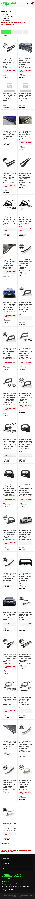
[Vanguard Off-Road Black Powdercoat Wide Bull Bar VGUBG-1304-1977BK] (9, 601)
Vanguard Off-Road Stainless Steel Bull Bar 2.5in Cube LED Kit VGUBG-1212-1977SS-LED (9, 701)
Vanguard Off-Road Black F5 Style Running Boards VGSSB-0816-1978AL (25, 134)
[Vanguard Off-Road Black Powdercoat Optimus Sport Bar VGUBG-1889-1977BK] (25, 382)
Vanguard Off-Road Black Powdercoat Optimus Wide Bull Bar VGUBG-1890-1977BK (9, 534)
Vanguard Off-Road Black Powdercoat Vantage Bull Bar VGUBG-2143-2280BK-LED (25, 576)
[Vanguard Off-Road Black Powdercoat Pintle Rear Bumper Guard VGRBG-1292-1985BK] (9, 562)
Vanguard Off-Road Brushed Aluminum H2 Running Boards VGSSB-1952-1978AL (9, 658)
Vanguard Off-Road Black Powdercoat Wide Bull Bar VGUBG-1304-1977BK (9, 615)
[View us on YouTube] (9, 890)
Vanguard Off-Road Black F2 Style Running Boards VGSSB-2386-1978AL (9, 134)
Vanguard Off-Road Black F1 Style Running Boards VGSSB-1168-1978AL (9, 62)
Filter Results (6, 32)
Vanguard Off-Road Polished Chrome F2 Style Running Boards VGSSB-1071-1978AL (25, 658)
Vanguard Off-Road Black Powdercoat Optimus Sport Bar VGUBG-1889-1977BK (25, 397)
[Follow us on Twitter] (12, 890)
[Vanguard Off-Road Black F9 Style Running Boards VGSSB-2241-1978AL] (25, 162)
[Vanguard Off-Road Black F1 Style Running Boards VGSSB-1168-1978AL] (9, 48)
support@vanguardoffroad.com (11, 884)
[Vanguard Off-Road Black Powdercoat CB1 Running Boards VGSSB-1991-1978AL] (9, 249)
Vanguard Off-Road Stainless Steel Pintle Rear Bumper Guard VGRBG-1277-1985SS (9, 784)
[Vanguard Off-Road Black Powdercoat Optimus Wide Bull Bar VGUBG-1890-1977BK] (9, 519)
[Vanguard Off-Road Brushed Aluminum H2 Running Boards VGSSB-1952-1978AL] (9, 643)
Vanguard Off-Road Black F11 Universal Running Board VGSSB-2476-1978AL (25, 97)
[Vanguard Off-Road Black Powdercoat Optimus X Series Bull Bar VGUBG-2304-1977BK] (25, 519)
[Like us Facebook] (3, 890)
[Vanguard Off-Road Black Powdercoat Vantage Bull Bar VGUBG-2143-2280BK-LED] (25, 562)
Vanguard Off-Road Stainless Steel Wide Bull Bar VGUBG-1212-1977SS (25, 784)
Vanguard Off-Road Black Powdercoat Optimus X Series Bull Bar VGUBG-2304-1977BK (25, 534)
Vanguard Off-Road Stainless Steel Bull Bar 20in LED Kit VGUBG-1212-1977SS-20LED (25, 701)
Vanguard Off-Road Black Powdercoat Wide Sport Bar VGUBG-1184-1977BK (25, 615)
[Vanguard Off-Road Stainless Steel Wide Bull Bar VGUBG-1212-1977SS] (25, 769)
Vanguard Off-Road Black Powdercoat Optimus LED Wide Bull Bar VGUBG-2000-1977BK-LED (9, 306)
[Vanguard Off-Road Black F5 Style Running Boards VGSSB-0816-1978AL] (25, 120)
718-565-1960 (7, 881)
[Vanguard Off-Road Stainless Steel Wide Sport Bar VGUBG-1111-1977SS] (9, 812)
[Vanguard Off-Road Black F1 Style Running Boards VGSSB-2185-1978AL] (25, 48)
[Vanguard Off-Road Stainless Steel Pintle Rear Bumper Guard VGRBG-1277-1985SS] (9, 769)
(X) (1, 14)
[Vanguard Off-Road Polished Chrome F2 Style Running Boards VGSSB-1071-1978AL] (25, 643)
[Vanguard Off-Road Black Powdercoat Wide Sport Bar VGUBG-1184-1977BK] (25, 601)
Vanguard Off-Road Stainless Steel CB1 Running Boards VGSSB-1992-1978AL (9, 744)
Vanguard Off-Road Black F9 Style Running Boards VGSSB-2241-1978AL (25, 177)
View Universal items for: (13, 23)
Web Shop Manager (18, 896)
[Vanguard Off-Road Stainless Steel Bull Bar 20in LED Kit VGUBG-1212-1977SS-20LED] (25, 686)
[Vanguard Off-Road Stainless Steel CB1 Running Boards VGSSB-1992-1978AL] (9, 730)
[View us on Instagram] (6, 890)
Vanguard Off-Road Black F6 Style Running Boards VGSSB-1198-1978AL (9, 177)
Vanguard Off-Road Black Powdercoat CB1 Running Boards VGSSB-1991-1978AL (9, 263)
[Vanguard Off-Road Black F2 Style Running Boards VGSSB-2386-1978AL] (9, 120)
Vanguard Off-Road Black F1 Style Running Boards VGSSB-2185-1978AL (25, 62)
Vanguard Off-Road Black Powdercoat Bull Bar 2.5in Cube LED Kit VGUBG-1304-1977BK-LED (9, 219)
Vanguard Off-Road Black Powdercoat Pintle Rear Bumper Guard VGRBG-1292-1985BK (9, 576)
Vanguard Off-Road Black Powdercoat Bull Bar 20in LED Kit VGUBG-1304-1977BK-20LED (25, 219)
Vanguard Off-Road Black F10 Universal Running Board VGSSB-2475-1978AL (9, 97)
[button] (23, 3)
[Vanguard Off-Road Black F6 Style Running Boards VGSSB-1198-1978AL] (9, 162)
